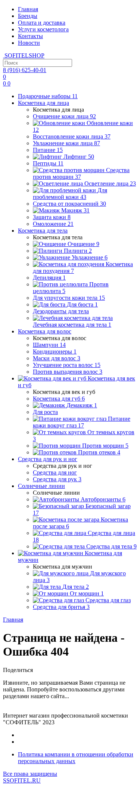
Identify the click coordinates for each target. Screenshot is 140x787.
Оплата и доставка (41, 22)
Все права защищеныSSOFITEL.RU (30, 777)
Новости (29, 43)
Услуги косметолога (43, 29)
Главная (28, 9)
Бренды (27, 16)
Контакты (30, 36)
